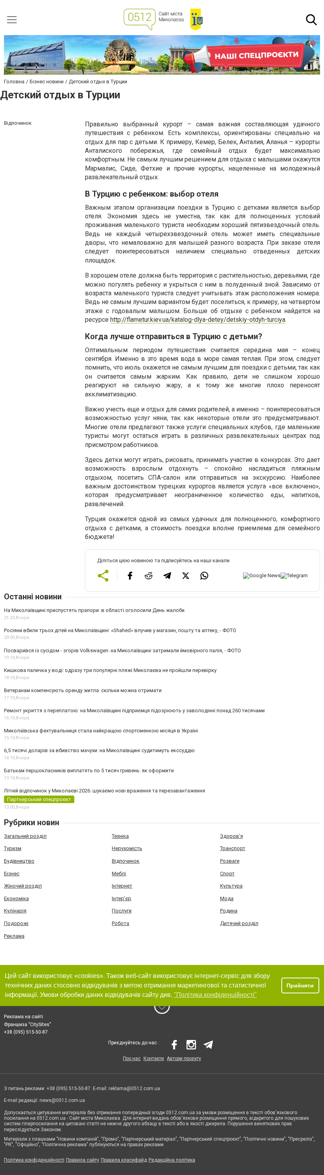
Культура (231, 886)
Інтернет (122, 886)
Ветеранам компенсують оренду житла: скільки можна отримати (83, 690)
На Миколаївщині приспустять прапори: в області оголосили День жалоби (94, 610)
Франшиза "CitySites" (27, 1024)
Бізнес (11, 874)
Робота (120, 923)
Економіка (16, 898)
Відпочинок (125, 861)
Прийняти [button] (300, 985)
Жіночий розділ (23, 886)
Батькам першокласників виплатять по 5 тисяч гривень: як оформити (89, 770)
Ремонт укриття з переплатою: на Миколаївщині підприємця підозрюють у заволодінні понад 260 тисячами (134, 710)
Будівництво (19, 861)
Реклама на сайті (23, 1016)
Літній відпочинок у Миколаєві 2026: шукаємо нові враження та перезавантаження (104, 791)
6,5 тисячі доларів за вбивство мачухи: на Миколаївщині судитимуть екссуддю (99, 750)
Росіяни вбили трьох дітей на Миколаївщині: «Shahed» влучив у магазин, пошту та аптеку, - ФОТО (120, 630)
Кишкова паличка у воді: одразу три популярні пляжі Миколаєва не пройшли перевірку (110, 670)
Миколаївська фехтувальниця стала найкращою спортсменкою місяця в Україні (101, 731)
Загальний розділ (25, 836)
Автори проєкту (184, 1058)
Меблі (119, 874)
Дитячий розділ (239, 923)
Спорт (227, 874)
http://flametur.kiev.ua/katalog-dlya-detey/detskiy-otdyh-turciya (197, 319)
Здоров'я (231, 836)
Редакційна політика (172, 1160)
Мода (227, 898)
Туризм (12, 848)
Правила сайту (82, 1160)
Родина (228, 911)
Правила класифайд (124, 1160)
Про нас (132, 1058)
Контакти (153, 1058)
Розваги (229, 861)
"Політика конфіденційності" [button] (215, 994)
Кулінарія (15, 911)
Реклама (14, 936)
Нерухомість (127, 848)
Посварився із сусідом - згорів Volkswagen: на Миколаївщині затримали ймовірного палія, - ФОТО (122, 650)
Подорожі (16, 923)
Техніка (120, 836)
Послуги (122, 911)
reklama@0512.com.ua (134, 1088)
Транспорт (232, 848)
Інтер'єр (121, 898)
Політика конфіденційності (34, 1160)
